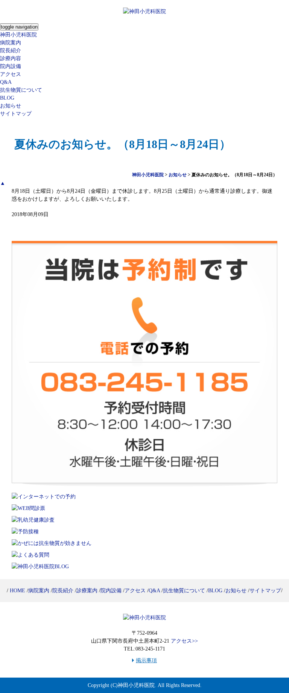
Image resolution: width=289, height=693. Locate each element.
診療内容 (10, 58)
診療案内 (86, 590)
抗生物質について (21, 90)
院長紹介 (10, 50)
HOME (17, 590)
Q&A (6, 82)
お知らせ (10, 106)
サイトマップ (16, 114)
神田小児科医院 (18, 35)
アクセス (10, 74)
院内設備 (10, 66)
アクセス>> (184, 641)
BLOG (7, 98)
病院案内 (10, 42)
